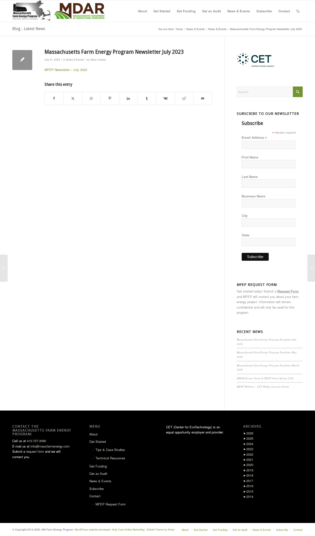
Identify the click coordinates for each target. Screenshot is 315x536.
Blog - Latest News (28, 28)
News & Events (75, 59)
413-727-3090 (36, 440)
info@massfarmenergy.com (50, 446)
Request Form (288, 291)
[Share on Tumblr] (147, 98)
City (245, 216)
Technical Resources (110, 458)
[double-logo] (59, 11)
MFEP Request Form (110, 504)
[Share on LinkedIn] (128, 98)
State (245, 235)
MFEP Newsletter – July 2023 (66, 69)
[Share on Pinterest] (110, 98)
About (93, 434)
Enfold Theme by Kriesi (160, 529)
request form (35, 451)
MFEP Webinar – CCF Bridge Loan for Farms (263, 386)
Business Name (253, 196)
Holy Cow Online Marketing (128, 529)
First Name (250, 157)
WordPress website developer (92, 529)
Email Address (254, 138)
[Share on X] (72, 98)
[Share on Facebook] (54, 98)
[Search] (298, 11)
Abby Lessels (98, 59)
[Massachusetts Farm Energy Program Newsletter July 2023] (22, 60)
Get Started (97, 441)
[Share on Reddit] (184, 98)
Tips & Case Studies (110, 449)
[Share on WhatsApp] (91, 98)
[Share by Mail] (202, 98)
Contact (94, 496)
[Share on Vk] (165, 98)
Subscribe (96, 488)
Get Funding (98, 466)
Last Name (250, 177)
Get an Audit (98, 473)
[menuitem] (142, 11)
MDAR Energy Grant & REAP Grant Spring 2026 (265, 378)
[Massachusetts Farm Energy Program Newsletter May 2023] (4, 268)
